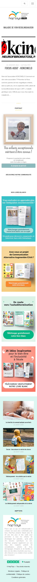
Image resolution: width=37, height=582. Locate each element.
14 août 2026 (19, 506)
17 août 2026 (19, 479)
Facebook (4, 181)
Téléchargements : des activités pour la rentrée (18, 476)
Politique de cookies (23, 574)
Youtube (27, 181)
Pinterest (15, 181)
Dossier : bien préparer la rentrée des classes (18, 449)
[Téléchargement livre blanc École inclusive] (18, 369)
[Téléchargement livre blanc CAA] (18, 269)
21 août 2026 (19, 425)
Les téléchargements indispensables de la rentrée (18, 503)
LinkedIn (21, 181)
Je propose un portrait (18, 165)
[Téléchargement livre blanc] (18, 219)
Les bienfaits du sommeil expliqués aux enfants (18, 422)
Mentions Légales (14, 571)
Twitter (32, 181)
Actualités (26, 65)
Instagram (10, 181)
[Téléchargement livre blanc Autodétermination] (18, 319)
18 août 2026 (19, 452)
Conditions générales (19, 577)
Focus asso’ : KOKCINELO (18, 68)
